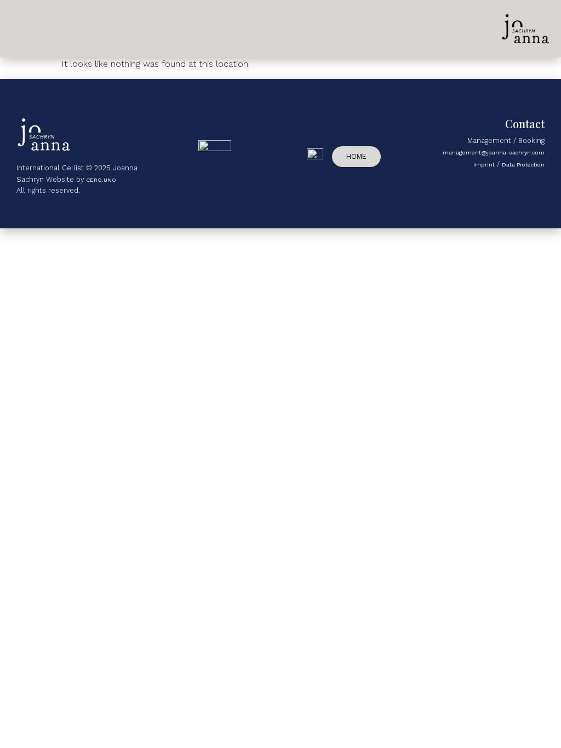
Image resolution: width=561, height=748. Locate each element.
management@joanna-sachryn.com (494, 152)
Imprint (484, 164)
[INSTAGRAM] (491, 185)
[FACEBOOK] (535, 185)
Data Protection (523, 164)
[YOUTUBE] (513, 185)
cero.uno (101, 179)
